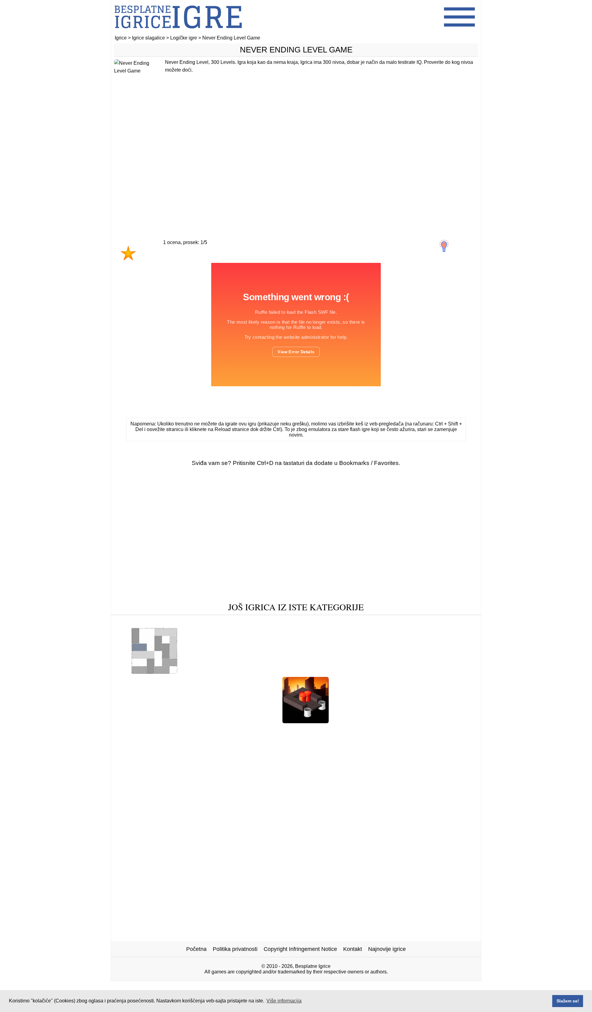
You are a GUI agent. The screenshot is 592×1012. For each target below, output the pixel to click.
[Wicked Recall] (257, 721)
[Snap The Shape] (441, 721)
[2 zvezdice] (150, 259)
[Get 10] (410, 622)
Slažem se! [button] (568, 1000)
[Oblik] (134, 622)
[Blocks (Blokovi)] (410, 730)
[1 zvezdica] (128, 253)
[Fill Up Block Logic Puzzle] (346, 730)
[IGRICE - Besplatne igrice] (178, 32)
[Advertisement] (296, 159)
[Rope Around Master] (366, 622)
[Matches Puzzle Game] (269, 622)
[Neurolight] (349, 721)
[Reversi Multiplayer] (374, 671)
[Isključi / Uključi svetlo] (444, 246)
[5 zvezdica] (235, 259)
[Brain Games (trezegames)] (261, 671)
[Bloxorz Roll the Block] (201, 721)
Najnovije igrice (387, 949)
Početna (196, 949)
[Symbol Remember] (165, 730)
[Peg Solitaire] (444, 622)
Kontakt (352, 949)
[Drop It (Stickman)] (430, 671)
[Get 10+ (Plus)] (169, 622)
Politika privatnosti (235, 949)
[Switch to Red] (202, 671)
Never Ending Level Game (296, 49)
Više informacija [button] (284, 1000)
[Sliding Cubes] (214, 622)
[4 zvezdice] (207, 259)
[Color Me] (318, 622)
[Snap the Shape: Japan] (226, 730)
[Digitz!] (123, 730)
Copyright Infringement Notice (300, 949)
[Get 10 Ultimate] (283, 730)
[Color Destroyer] (391, 721)
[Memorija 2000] (144, 721)
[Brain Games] (456, 730)
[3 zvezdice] (178, 259)
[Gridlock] (154, 671)
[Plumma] (305, 721)
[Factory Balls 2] (322, 671)
